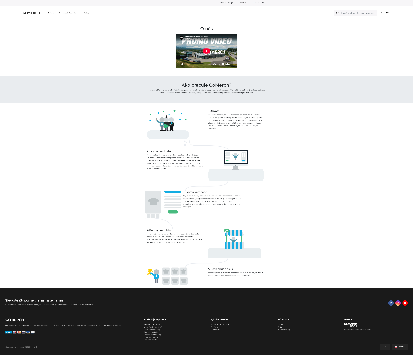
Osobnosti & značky (67, 13)
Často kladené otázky (152, 330)
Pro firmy (214, 327)
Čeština (401, 347)
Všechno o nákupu (226, 3)
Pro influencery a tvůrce (220, 324)
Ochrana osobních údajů (153, 335)
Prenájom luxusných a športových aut (358, 330)
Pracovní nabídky (283, 330)
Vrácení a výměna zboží (153, 327)
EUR (263, 3)
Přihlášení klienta (150, 340)
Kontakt (243, 3)
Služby (86, 13)
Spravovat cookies (151, 337)
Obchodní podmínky (151, 332)
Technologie (215, 330)
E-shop (51, 13)
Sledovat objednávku (152, 324)
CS (256, 3)
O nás (279, 327)
